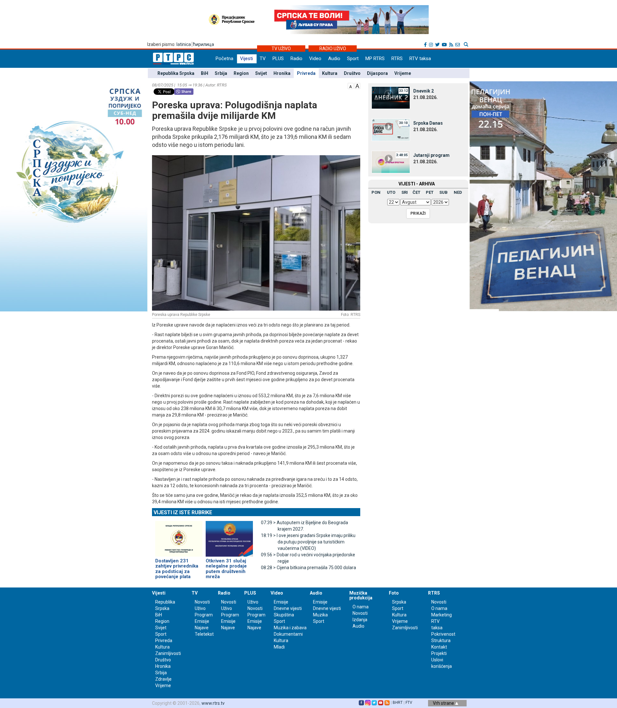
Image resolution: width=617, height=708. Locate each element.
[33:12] (390, 97)
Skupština (284, 614)
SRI (404, 192)
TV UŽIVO (281, 48)
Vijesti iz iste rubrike (183, 512)
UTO (391, 192)
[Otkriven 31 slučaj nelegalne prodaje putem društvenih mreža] (229, 536)
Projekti (439, 653)
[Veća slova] (357, 85)
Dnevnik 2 (423, 91)
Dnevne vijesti (288, 608)
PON (375, 192)
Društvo (352, 73)
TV (263, 58)
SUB (443, 192)
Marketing (441, 614)
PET (430, 192)
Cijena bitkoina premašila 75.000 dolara (308, 567)
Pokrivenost (443, 634)
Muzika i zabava (290, 627)
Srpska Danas (428, 123)
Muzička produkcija (360, 595)
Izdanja (360, 619)
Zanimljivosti (168, 653)
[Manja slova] (350, 85)
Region (241, 73)
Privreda (306, 73)
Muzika (320, 614)
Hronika (282, 73)
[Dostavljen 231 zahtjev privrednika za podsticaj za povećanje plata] (178, 536)
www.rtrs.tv (213, 703)
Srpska (399, 602)
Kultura (329, 73)
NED (458, 192)
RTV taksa (420, 58)
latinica (183, 44)
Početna (224, 58)
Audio (334, 58)
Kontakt (439, 647)
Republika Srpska (175, 73)
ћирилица (203, 44)
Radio (296, 58)
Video (315, 58)
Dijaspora (377, 73)
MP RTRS (375, 58)
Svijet (261, 73)
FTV (409, 702)
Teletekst (204, 634)
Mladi (279, 647)
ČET (416, 192)
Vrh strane (444, 703)
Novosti (202, 602)
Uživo (200, 608)
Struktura (441, 640)
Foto (394, 593)
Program (204, 614)
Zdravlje (163, 679)
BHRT (398, 702)
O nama (361, 606)
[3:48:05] (390, 161)
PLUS (278, 58)
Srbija (221, 73)
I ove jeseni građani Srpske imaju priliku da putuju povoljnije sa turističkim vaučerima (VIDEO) (308, 542)
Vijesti (246, 58)
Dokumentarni (288, 634)
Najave (202, 627)
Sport (353, 58)
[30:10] (390, 129)
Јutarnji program (431, 155)
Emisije (202, 621)
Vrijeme (402, 73)
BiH (204, 73)
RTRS (397, 58)
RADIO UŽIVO (332, 48)
